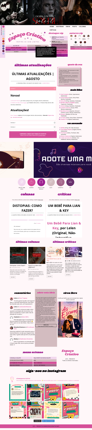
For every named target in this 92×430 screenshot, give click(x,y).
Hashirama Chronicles (26, 339)
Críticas (53, 30)
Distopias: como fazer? (17, 265)
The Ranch (64, 133)
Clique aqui (41, 135)
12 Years (63, 117)
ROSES (62, 128)
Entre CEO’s (25, 317)
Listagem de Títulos (16, 363)
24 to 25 (63, 101)
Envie (68, 26)
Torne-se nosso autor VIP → (81, 47)
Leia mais (13, 277)
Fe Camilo (38, 223)
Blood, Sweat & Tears (58, 50)
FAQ (35, 360)
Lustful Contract (66, 107)
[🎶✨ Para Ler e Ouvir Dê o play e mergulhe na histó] (52, 392)
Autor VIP (16, 45)
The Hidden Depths (66, 129)
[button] (33, 88)
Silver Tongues (70, 259)
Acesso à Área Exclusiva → (81, 48)
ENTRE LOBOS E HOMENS (68, 102)
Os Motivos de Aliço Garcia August (19, 102)
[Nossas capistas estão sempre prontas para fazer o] (35, 392)
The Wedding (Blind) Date (59, 44)
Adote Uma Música (16, 49)
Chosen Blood (65, 97)
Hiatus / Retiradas (39, 365)
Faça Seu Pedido (15, 365)
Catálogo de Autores (16, 360)
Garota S (54, 37)
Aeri (67, 260)
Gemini (63, 106)
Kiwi (49, 262)
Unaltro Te (64, 119)
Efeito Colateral (65, 136)
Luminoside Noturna (15, 100)
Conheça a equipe (15, 358)
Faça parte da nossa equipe (42, 358)
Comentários (46, 83)
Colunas (82, 26)
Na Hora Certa (65, 111)
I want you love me (66, 138)
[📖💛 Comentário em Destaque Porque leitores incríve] (17, 392)
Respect (63, 114)
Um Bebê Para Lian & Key (54, 259)
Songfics (38, 45)
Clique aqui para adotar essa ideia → (46, 325)
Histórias (60, 26)
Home (52, 26)
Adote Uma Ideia (16, 47)
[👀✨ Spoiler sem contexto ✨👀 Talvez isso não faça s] (70, 392)
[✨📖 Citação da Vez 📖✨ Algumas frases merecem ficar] (52, 410)
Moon (53, 41)
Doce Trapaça (14, 115)
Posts (74, 26)
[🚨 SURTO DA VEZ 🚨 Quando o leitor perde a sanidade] (17, 410)
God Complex (65, 94)
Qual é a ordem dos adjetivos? (34, 266)
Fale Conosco (38, 363)
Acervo (16, 52)
